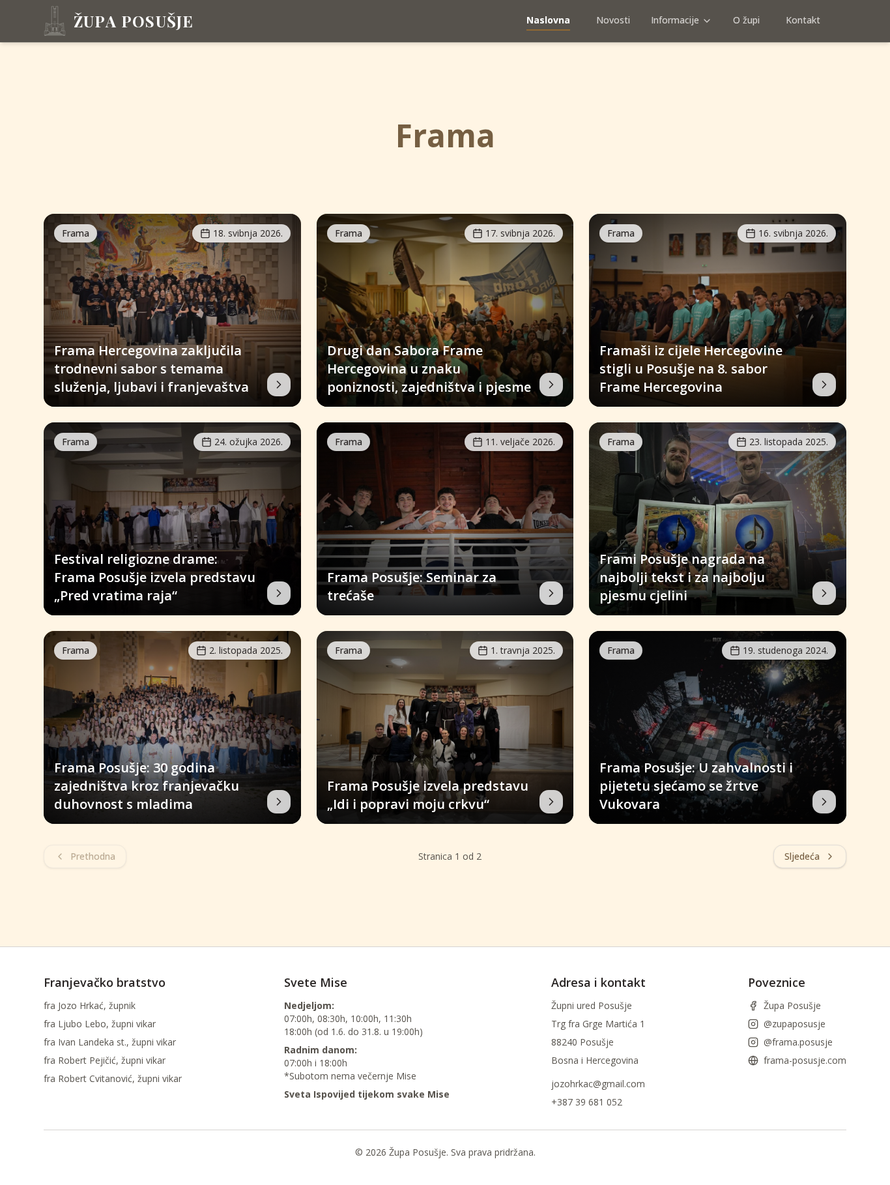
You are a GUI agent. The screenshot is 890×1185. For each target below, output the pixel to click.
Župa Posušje (792, 1005)
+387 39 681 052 (586, 1102)
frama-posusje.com (805, 1060)
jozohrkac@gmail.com (598, 1083)
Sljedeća (802, 856)
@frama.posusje (798, 1042)
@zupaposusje (794, 1023)
